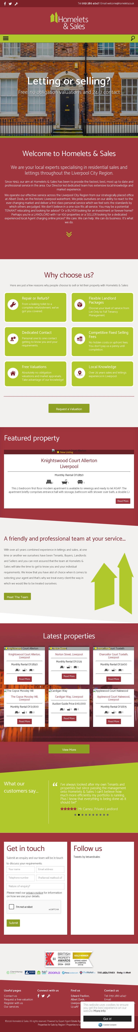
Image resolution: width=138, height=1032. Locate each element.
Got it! (107, 1018)
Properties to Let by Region (79, 1025)
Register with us (13, 1003)
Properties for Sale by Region (51, 1025)
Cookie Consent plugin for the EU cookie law (107, 1025)
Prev (57, 797)
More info (99, 1011)
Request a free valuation (18, 999)
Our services (11, 1006)
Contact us (10, 996)
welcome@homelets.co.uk (120, 3)
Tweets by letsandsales (86, 857)
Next (126, 797)
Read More (123, 501)
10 (108, 815)
